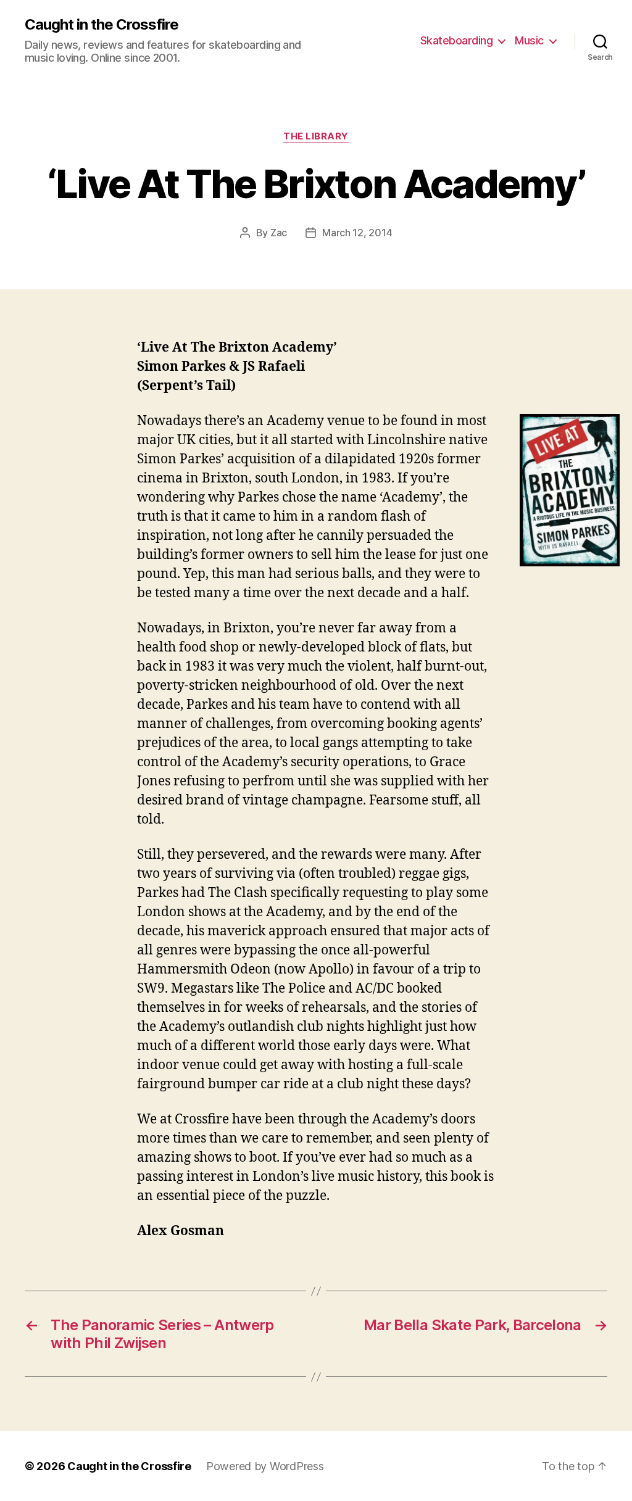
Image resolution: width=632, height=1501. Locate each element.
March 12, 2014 (357, 232)
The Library (316, 136)
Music (529, 40)
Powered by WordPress (265, 1466)
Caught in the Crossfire (101, 24)
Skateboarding (456, 40)
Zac (278, 232)
